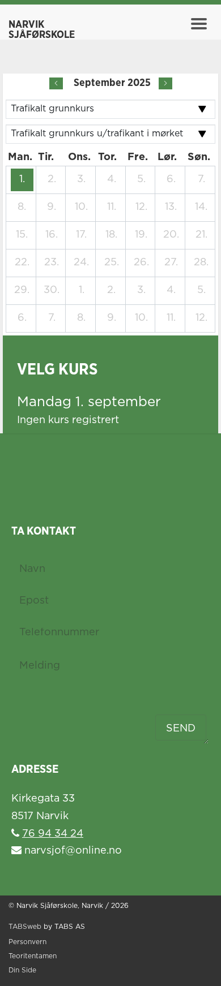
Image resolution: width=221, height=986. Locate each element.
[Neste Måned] (165, 83)
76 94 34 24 (52, 833)
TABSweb (24, 927)
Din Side (22, 970)
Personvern (27, 942)
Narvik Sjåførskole (41, 30)
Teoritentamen (32, 956)
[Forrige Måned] (56, 83)
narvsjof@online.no (72, 850)
